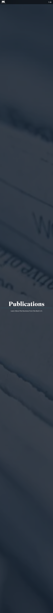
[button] (47, 2)
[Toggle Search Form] (49, 2)
